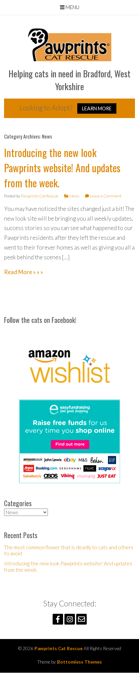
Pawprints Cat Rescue (39, 195)
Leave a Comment (105, 195)
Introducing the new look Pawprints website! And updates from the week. (62, 167)
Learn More (97, 108)
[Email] (81, 619)
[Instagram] (69, 619)
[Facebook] (58, 619)
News (74, 195)
